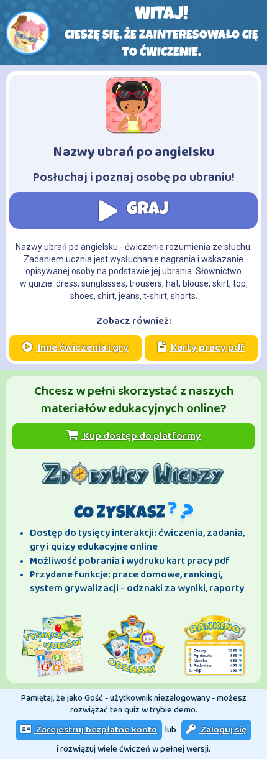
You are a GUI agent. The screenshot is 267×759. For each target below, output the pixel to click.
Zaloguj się (223, 729)
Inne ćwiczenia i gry (82, 347)
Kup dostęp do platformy (141, 436)
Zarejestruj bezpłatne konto (95, 729)
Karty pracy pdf (207, 347)
